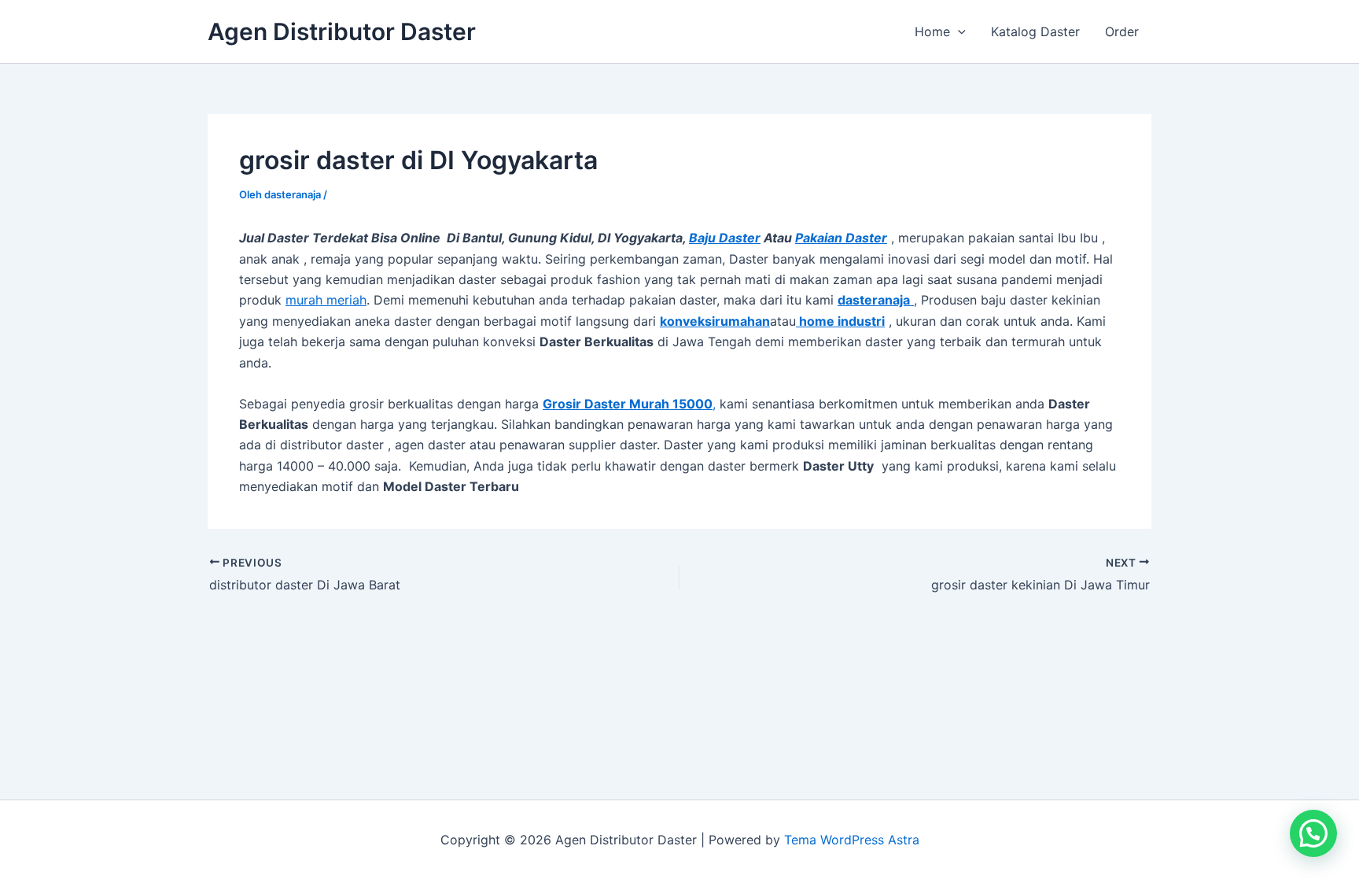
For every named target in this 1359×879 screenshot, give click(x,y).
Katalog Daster (1035, 31)
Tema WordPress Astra (851, 840)
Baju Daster (725, 238)
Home (932, 31)
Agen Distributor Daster (342, 31)
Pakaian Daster (841, 238)
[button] (958, 31)
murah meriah (325, 300)
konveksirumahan (715, 321)
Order (1122, 31)
